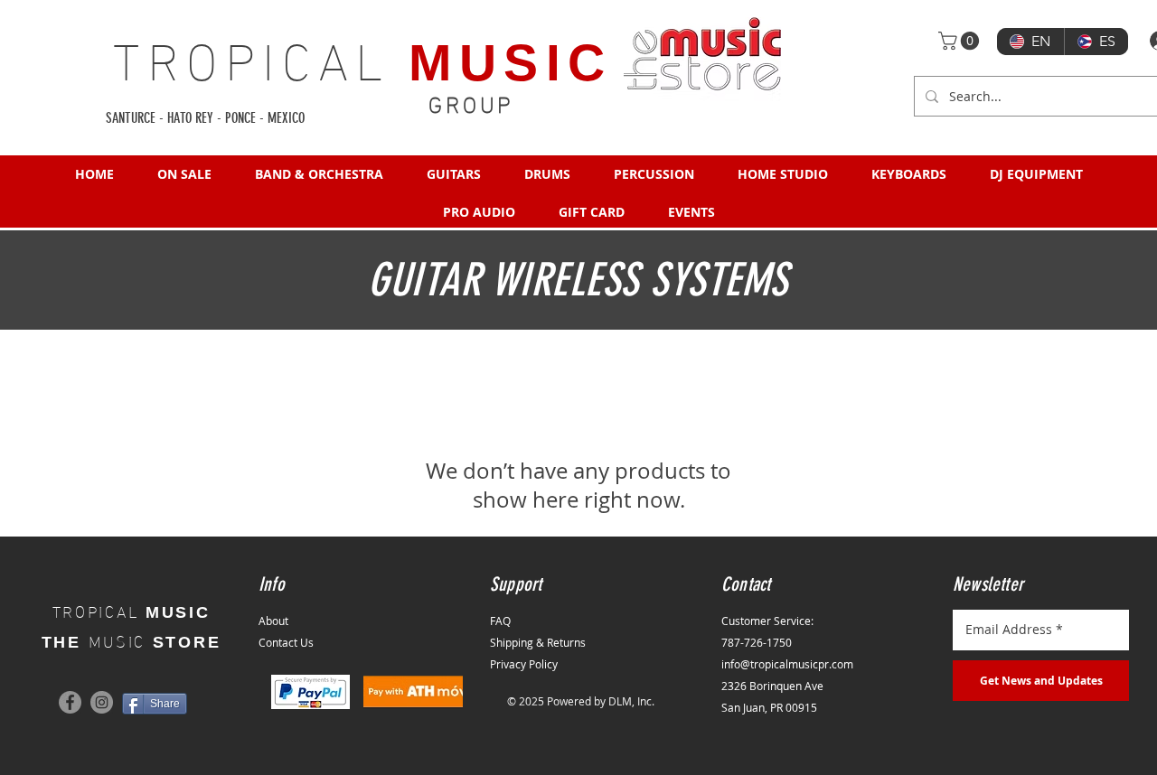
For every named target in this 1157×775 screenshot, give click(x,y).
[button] (960, 41)
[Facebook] (70, 702)
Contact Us (286, 642)
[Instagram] (101, 702)
